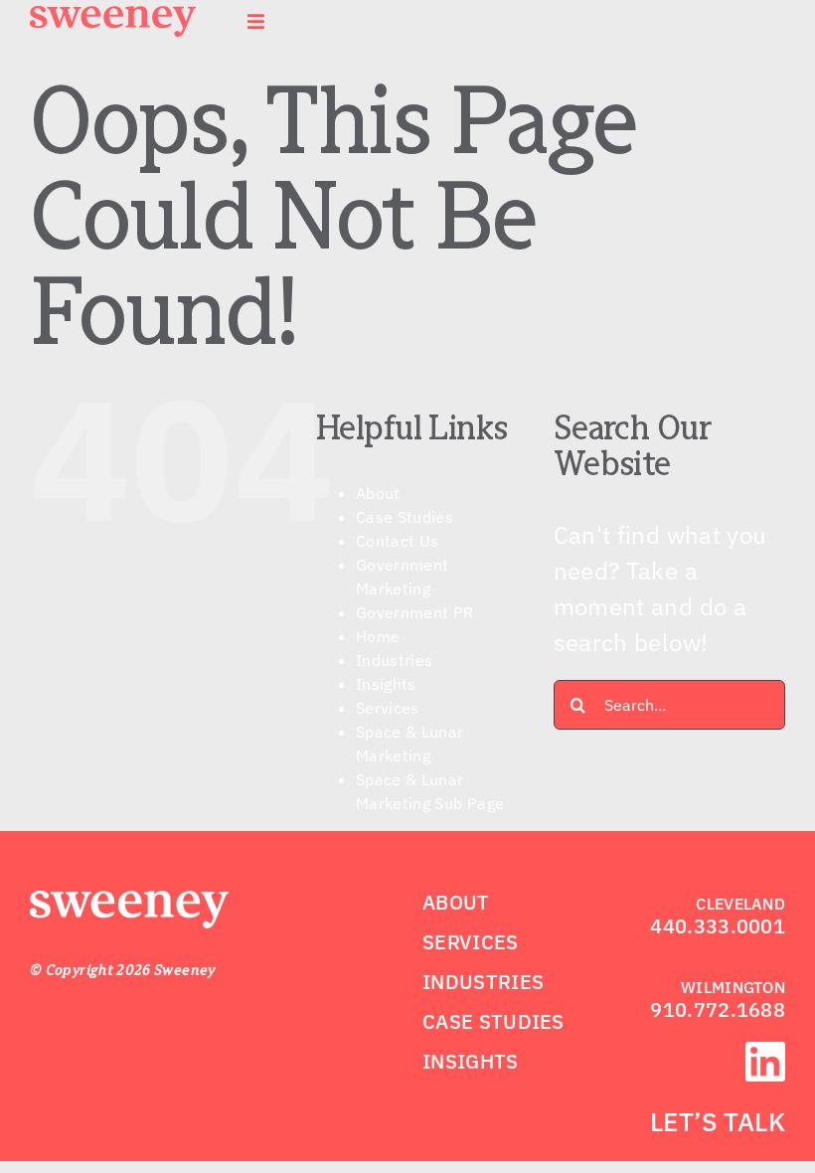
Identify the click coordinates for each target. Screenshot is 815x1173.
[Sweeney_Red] (129, 903)
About (378, 493)
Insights (386, 684)
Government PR (415, 612)
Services (387, 708)
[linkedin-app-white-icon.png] (765, 1054)
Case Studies (404, 517)
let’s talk (717, 1121)
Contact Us (397, 541)
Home (378, 636)
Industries (394, 660)
